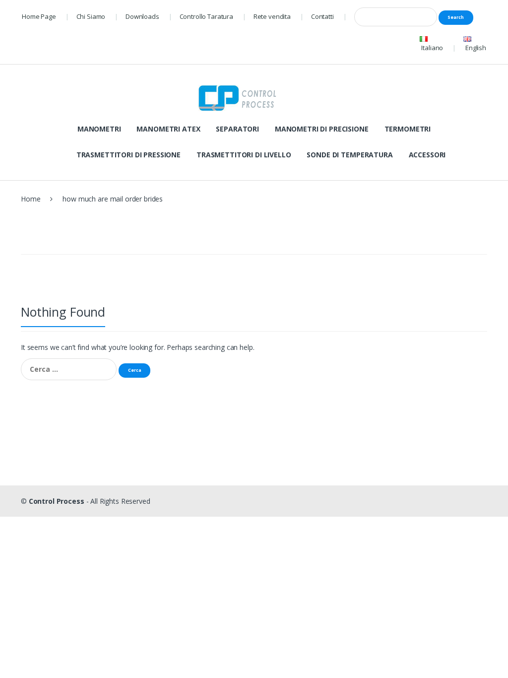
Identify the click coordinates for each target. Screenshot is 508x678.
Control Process (56, 501)
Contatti (322, 16)
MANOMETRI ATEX (168, 129)
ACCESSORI (427, 154)
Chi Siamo (91, 16)
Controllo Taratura (206, 16)
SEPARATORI (237, 129)
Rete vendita (272, 16)
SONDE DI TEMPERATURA (349, 154)
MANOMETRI (99, 129)
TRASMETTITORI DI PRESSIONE (128, 154)
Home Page (39, 16)
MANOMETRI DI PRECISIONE (322, 129)
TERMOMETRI (407, 129)
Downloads (142, 16)
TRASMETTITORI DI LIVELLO (243, 154)
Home (30, 198)
